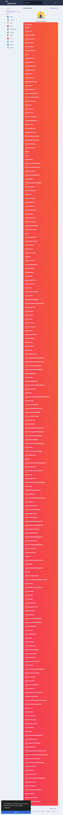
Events (11, 23)
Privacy (43, 811)
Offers (11, 35)
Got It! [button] (16, 812)
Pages (11, 17)
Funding (12, 32)
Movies (11, 44)
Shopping (48, 811)
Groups (12, 20)
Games (12, 47)
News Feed (12, 11)
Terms (38, 811)
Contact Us (54, 811)
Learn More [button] (7, 807)
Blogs (11, 26)
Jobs (11, 38)
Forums (12, 41)
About (34, 811)
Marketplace (13, 29)
